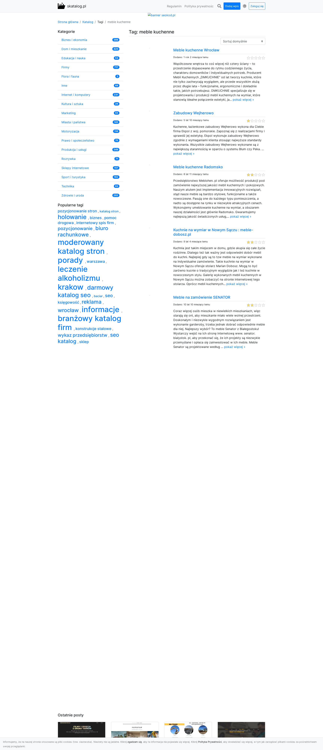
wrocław (69, 310)
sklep (84, 342)
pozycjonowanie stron (78, 211)
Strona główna (68, 22)
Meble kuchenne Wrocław (196, 50)
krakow (71, 287)
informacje (101, 309)
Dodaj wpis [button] (232, 6)
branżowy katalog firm (89, 323)
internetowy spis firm (95, 223)
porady (71, 260)
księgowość (69, 302)
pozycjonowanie (76, 228)
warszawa (96, 261)
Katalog (87, 22)
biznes (96, 218)
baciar (98, 296)
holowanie (73, 217)
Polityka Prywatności (210, 741)
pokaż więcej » (243, 99)
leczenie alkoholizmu (80, 273)
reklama (92, 302)
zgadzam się (134, 741)
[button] (219, 6)
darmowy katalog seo (85, 291)
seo (109, 295)
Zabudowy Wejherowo (193, 113)
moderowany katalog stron (82, 247)
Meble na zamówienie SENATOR (201, 297)
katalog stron (109, 211)
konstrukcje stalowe (94, 328)
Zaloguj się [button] (257, 6)
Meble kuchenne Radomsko (198, 167)
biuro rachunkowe (83, 231)
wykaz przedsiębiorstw (83, 335)
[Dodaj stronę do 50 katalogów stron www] (161, 15)
